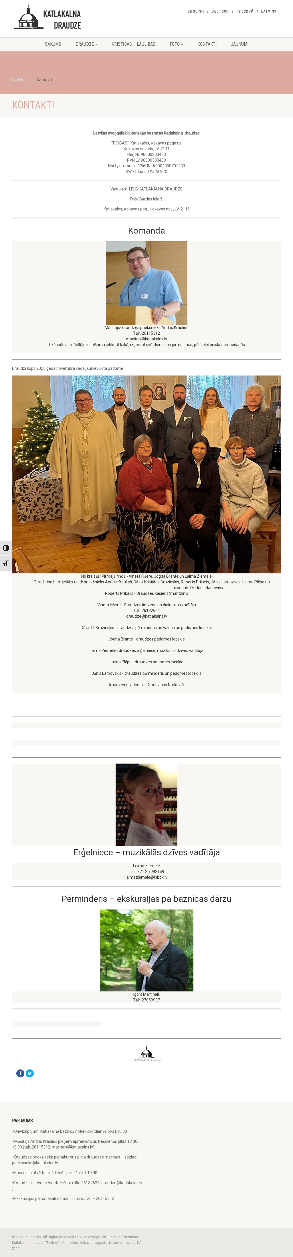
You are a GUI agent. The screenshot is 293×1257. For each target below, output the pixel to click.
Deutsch (220, 11)
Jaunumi (239, 44)
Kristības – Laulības (133, 44)
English (196, 11)
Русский (245, 11)
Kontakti (207, 44)
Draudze (85, 44)
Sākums (53, 44)
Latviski (269, 11)
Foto (175, 44)
